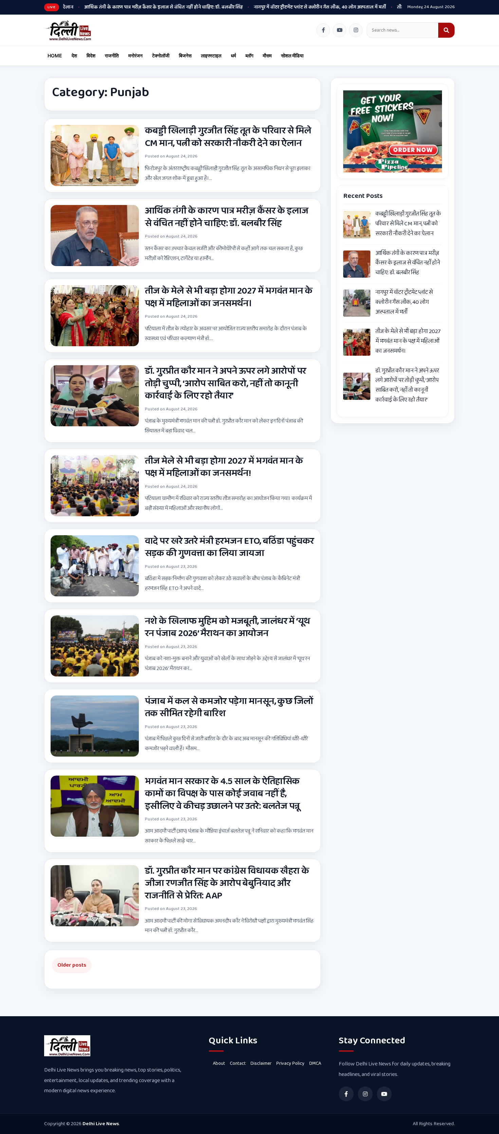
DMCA (315, 1063)
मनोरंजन (135, 55)
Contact (238, 1063)
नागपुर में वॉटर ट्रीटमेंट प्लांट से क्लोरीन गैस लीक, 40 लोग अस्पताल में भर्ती (279, 7)
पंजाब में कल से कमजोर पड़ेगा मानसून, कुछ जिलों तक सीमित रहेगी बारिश (229, 707)
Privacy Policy (290, 1063)
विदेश (91, 55)
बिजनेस (185, 55)
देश (74, 55)
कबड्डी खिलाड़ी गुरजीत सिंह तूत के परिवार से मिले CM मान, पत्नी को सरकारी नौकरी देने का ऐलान (228, 137)
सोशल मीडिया (292, 55)
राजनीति (112, 55)
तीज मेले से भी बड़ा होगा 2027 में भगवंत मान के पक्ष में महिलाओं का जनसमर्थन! (224, 467)
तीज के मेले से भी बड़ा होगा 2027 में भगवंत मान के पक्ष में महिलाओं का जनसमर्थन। (228, 297)
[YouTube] (339, 30)
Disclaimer (261, 1063)
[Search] (446, 30)
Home (55, 55)
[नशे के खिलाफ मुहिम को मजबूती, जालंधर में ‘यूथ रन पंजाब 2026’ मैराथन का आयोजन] (95, 645)
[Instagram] (356, 30)
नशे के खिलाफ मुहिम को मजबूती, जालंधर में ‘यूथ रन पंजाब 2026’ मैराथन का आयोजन (227, 627)
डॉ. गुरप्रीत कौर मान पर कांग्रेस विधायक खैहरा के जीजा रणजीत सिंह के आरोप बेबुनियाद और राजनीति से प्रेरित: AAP (227, 883)
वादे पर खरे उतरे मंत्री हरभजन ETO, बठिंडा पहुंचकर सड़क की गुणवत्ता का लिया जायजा (229, 547)
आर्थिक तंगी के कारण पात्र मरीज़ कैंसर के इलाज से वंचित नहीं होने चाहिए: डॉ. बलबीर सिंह (123, 7)
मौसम (267, 55)
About (219, 1063)
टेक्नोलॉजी (160, 55)
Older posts (71, 965)
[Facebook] (323, 30)
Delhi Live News (100, 1124)
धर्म (233, 55)
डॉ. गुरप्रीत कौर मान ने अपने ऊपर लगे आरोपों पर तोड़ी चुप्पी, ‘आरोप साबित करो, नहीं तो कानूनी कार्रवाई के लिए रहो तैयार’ (225, 384)
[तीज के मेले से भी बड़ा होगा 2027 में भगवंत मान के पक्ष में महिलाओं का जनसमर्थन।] (95, 315)
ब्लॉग (249, 55)
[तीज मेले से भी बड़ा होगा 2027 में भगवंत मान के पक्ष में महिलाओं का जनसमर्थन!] (95, 485)
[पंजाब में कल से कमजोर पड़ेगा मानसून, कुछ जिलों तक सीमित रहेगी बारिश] (95, 726)
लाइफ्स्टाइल (211, 55)
